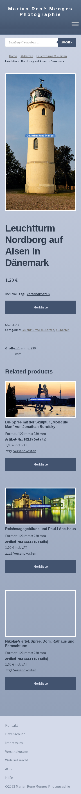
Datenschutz (15, 734)
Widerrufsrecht (16, 760)
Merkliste (41, 307)
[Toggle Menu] (75, 24)
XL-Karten (26, 56)
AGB (8, 769)
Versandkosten (38, 294)
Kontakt (11, 725)
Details (39, 439)
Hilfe (9, 777)
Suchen (66, 42)
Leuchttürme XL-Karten (51, 56)
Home (13, 56)
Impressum (14, 742)
